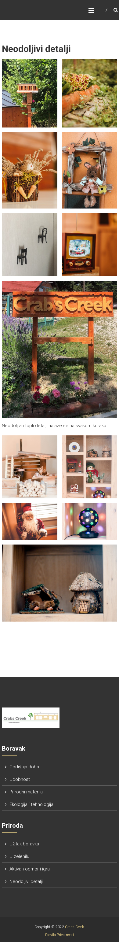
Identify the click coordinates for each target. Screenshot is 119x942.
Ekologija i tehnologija (31, 804)
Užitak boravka (24, 844)
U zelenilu (19, 856)
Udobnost (19, 779)
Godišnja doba (24, 767)
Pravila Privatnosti (59, 935)
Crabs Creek (74, 927)
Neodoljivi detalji (26, 881)
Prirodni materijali (27, 792)
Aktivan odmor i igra (29, 869)
